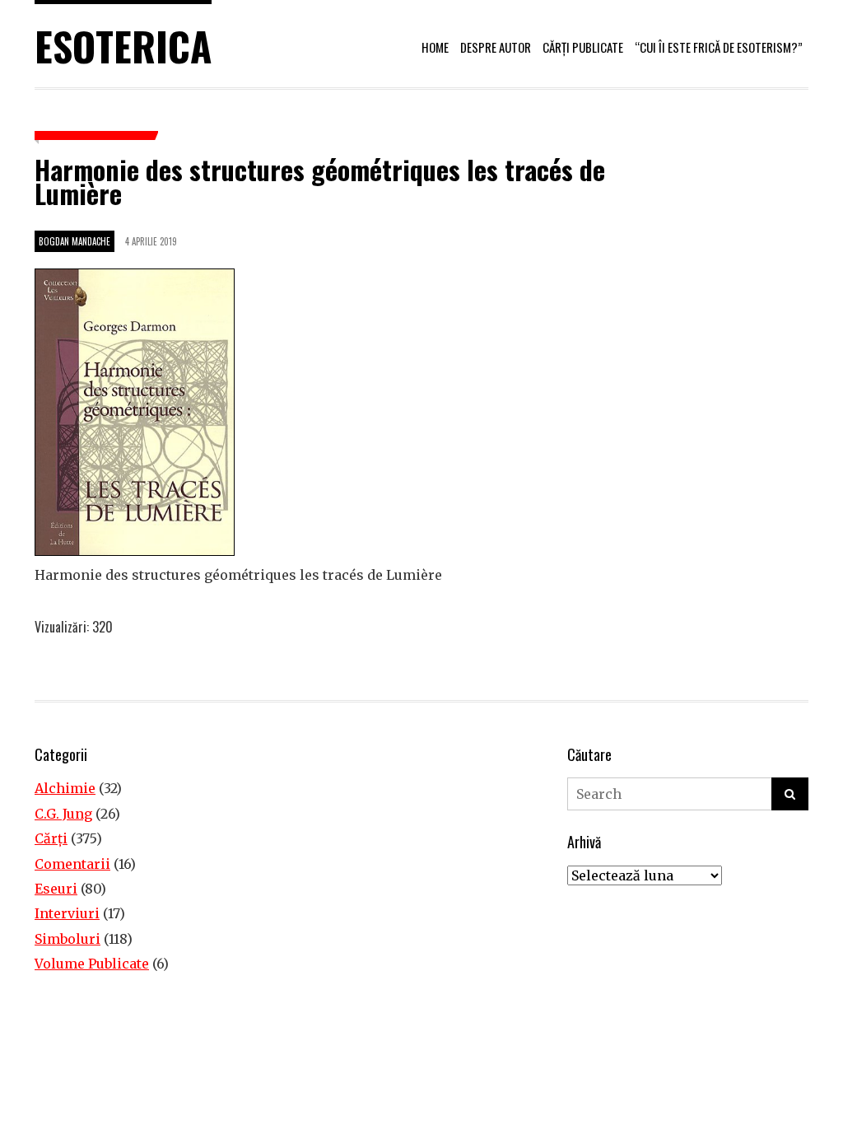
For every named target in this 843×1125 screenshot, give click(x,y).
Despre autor (495, 47)
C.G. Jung (63, 813)
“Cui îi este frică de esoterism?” (719, 47)
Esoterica (123, 45)
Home (435, 47)
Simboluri (67, 939)
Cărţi (51, 838)
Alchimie (65, 788)
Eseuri (56, 888)
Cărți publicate (583, 47)
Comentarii (72, 864)
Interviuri (67, 913)
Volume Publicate (92, 963)
